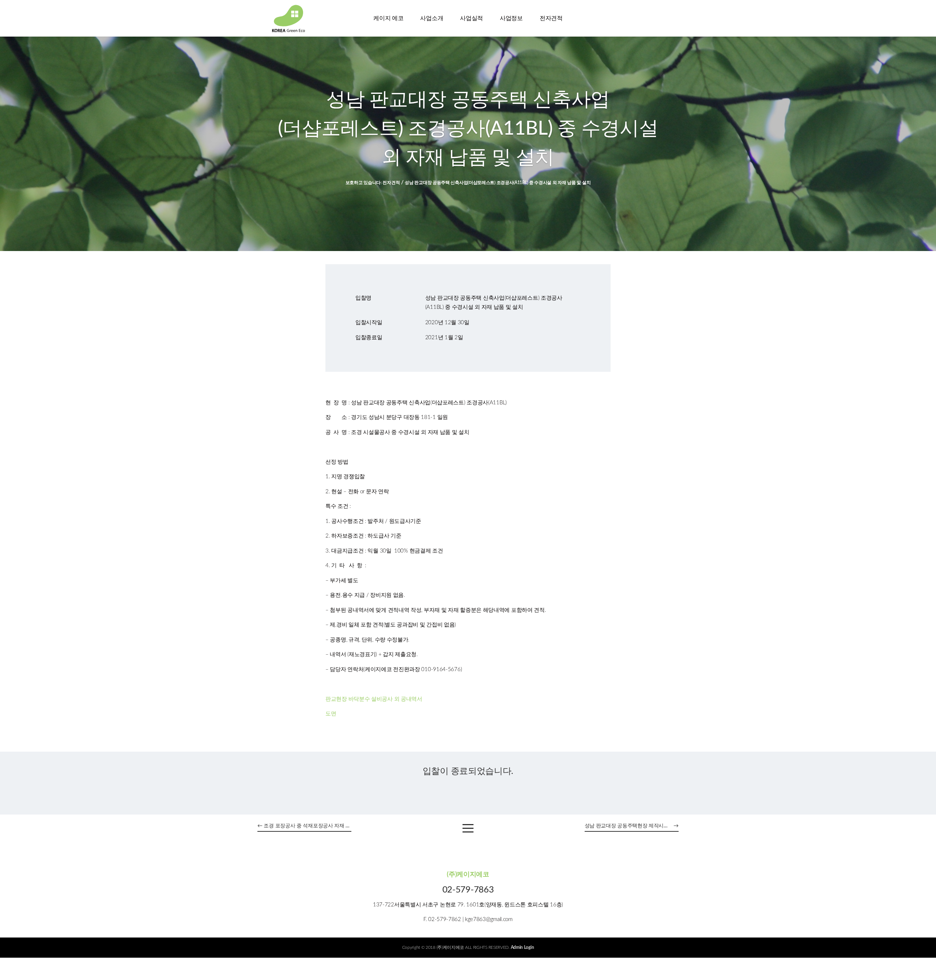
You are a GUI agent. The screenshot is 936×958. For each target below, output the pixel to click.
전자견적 (551, 18)
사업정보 (511, 18)
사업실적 (471, 18)
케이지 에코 (388, 18)
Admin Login (522, 947)
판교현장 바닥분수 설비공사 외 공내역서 (373, 699)
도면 (330, 713)
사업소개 (431, 18)
